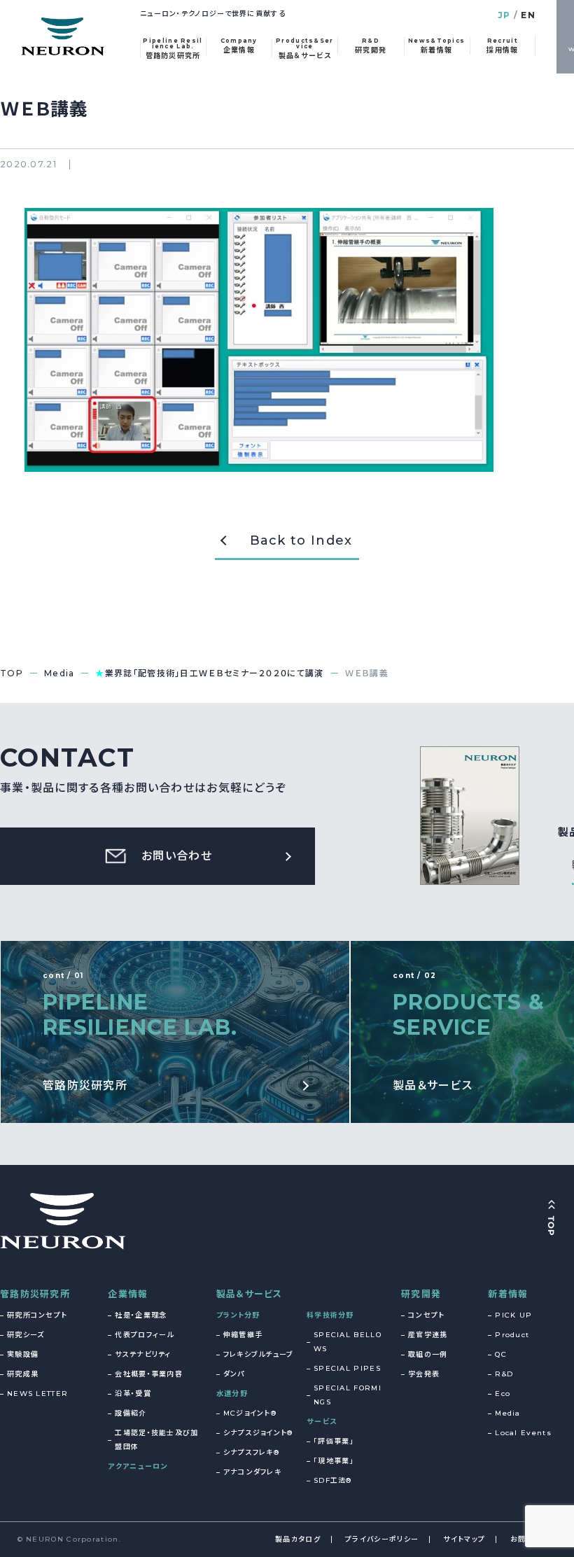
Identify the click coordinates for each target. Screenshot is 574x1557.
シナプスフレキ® (251, 1452)
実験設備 (22, 1354)
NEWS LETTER (37, 1393)
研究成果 (22, 1373)
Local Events (523, 1432)
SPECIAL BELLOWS (348, 1341)
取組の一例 (428, 1354)
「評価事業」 (334, 1441)
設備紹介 (130, 1413)
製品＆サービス (249, 1293)
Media (508, 1413)
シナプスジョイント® (258, 1432)
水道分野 (232, 1393)
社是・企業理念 (141, 1315)
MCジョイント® (249, 1413)
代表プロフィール (144, 1334)
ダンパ (234, 1373)
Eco (502, 1393)
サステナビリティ (143, 1354)
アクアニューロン (137, 1466)
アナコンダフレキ (252, 1471)
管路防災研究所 (35, 1293)
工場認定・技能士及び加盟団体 (156, 1439)
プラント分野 (238, 1315)
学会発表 (424, 1373)
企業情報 (128, 1293)
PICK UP (513, 1315)
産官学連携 (428, 1334)
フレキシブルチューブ (258, 1354)
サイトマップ (464, 1539)
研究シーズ (26, 1334)
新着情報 (508, 1293)
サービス (322, 1421)
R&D (504, 1373)
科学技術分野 (330, 1315)
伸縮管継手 (243, 1334)
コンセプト (426, 1315)
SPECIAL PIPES (347, 1368)
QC (501, 1354)
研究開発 (421, 1293)
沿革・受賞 (133, 1393)
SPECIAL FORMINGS (348, 1394)
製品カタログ (298, 1539)
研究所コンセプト (37, 1315)
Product (512, 1334)
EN (528, 15)
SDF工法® (333, 1480)
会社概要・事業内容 (149, 1373)
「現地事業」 (334, 1460)
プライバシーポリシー (382, 1539)
